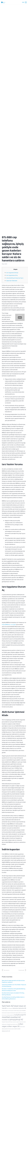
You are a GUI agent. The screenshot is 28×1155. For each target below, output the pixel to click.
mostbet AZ (15, 1017)
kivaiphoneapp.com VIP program (7, 1010)
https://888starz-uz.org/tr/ (9, 625)
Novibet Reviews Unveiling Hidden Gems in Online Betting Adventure (13, 998)
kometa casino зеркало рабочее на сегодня (18, 1013)
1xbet (16, 1006)
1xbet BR (4, 1008)
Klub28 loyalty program (18, 1010)
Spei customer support (15, 1022)
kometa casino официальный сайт (8, 1015)
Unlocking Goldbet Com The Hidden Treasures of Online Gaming (14, 985)
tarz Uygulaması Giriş (12, 275)
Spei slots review (22, 1022)
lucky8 (16, 1015)
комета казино (11, 1029)
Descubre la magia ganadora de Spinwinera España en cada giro (13, 981)
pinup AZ (19, 1019)
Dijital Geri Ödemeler (11, 281)
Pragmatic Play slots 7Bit (6, 1022)
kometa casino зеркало (6, 1013)
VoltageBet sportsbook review (12, 1024)
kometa (24, 1010)
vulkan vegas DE (13, 1026)
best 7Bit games (10, 1008)
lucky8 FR (22, 1015)
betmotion (15, 1008)
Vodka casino (4, 1024)
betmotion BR (22, 1008)
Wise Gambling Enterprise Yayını (14, 278)
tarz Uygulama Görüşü (12, 273)
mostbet (6, 1017)
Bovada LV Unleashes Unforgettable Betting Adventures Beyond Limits (13, 989)
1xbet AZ (22, 1006)
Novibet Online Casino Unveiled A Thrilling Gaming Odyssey (13, 994)
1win (4, 1006)
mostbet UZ (6, 1019)
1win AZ (10, 1006)
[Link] (3, 2)
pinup (12, 1019)
